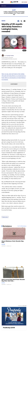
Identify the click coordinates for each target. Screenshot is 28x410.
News (3, 20)
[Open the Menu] (2, 2)
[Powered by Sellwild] (24, 305)
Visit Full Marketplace (21, 226)
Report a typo (5, 217)
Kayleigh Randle (10, 55)
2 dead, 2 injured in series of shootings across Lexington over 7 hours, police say (14, 13)
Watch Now (24, 2)
